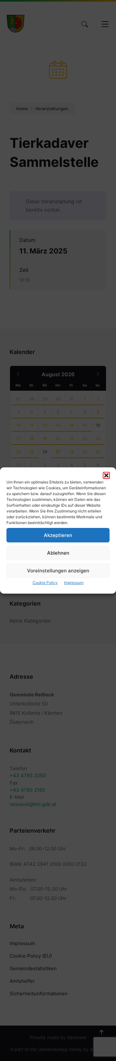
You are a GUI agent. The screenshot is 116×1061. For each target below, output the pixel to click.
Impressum (73, 582)
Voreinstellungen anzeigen (58, 571)
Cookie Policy (45, 582)
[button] (106, 475)
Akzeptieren (58, 535)
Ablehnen (58, 553)
